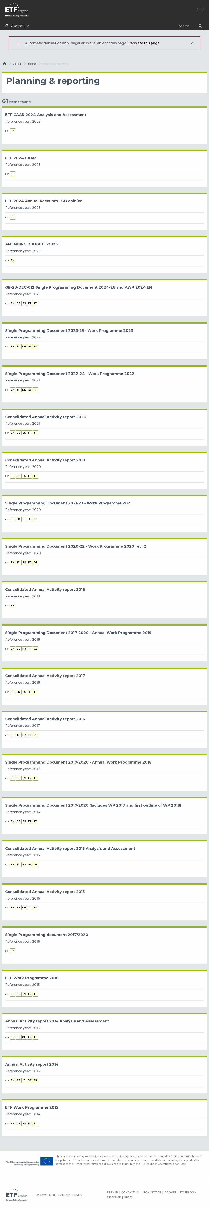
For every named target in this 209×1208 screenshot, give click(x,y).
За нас (17, 63)
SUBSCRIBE (114, 1197)
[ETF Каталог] (104, 12)
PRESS (128, 1197)
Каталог (5, 64)
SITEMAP (112, 1192)
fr (29, 303)
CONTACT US (130, 1192)
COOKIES (170, 1192)
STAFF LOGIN (188, 1192)
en (12, 130)
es (24, 303)
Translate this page (143, 43)
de (18, 303)
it (35, 303)
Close (192, 42)
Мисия (32, 63)
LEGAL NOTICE (151, 1192)
